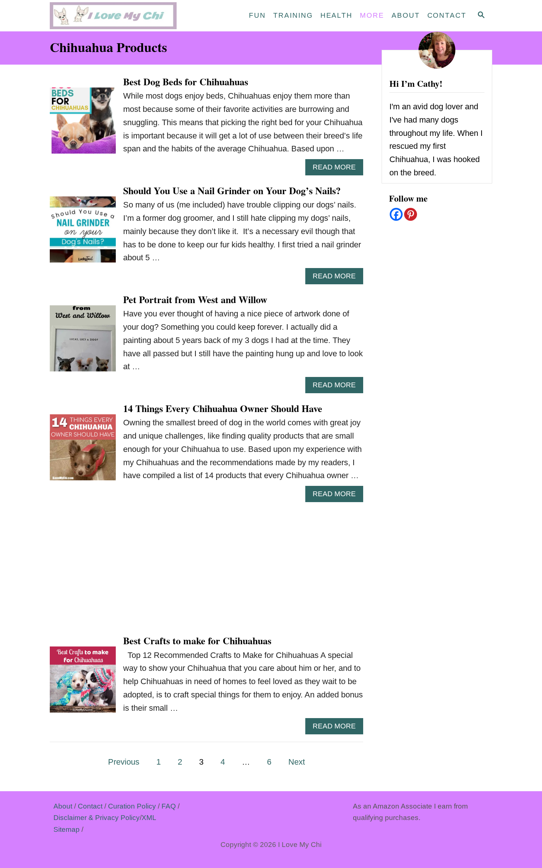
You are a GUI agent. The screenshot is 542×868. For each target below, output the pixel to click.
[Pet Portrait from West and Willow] (83, 342)
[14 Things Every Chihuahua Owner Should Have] (83, 451)
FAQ (168, 806)
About (62, 806)
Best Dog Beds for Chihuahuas (185, 82)
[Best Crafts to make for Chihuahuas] (83, 683)
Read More (338, 169)
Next (296, 761)
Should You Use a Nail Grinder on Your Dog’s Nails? (232, 190)
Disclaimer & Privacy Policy (96, 817)
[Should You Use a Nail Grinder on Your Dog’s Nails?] (83, 233)
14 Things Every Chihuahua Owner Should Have (222, 408)
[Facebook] (396, 214)
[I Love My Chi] (116, 15)
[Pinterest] (410, 214)
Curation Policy (132, 806)
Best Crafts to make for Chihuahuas (197, 641)
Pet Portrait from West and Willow (195, 299)
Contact (90, 806)
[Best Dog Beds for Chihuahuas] (83, 125)
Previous (123, 761)
